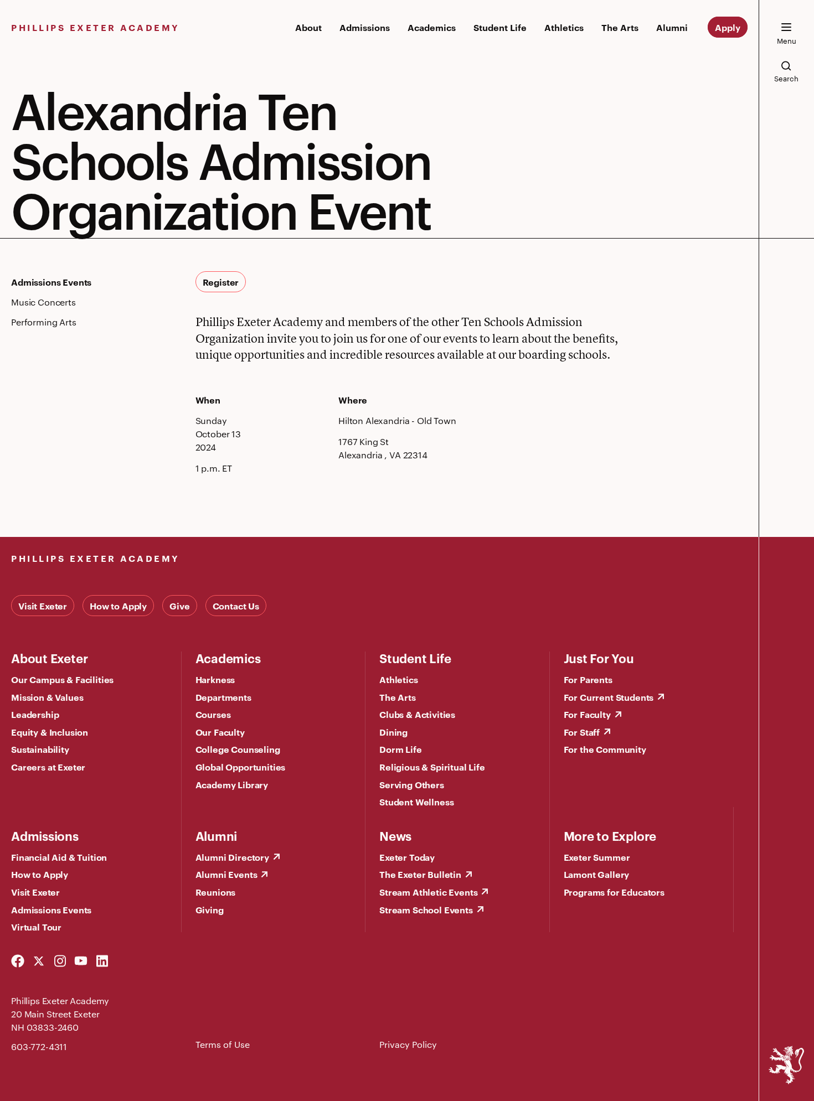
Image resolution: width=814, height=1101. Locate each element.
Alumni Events (226, 874)
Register (221, 282)
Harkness (215, 679)
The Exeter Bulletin (420, 874)
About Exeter (49, 657)
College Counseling (237, 749)
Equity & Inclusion (49, 732)
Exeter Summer (597, 857)
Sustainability (40, 749)
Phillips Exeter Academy (95, 27)
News (395, 835)
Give (179, 605)
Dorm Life (400, 749)
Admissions (364, 27)
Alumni (672, 27)
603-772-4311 (39, 1046)
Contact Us (236, 605)
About (308, 27)
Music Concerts (43, 302)
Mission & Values (47, 697)
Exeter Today (407, 857)
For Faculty (587, 714)
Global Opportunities (240, 767)
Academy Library (232, 784)
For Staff (582, 732)
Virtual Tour (36, 927)
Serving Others (411, 784)
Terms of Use (222, 1044)
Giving (209, 909)
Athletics (564, 27)
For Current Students (609, 697)
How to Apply (118, 605)
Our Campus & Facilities (62, 679)
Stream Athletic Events (428, 892)
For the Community (605, 749)
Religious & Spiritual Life (432, 767)
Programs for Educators (614, 892)
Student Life (500, 27)
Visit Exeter (42, 605)
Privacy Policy (408, 1044)
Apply (727, 27)
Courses (213, 714)
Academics (432, 27)
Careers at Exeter (48, 767)
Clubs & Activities (417, 714)
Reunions (215, 892)
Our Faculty (220, 732)
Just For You (599, 657)
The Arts (619, 27)
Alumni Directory (232, 857)
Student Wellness (416, 801)
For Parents (588, 679)
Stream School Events (426, 909)
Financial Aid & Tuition (59, 857)
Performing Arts (43, 322)
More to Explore (610, 835)
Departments (223, 697)
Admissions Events (51, 282)
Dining (393, 732)
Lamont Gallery (597, 874)
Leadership (35, 714)
